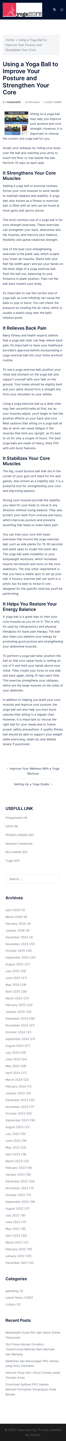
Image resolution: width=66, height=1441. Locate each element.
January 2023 (15, 1174)
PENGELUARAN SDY (20, 835)
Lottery (11, 1304)
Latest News (53, 102)
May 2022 (13, 1229)
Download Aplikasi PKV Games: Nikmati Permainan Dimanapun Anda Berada (31, 1389)
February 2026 (16, 923)
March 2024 (14, 1079)
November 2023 (17, 1107)
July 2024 (12, 1052)
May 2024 (13, 1066)
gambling (12, 1291)
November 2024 (17, 1025)
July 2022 (12, 1215)
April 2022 (13, 1235)
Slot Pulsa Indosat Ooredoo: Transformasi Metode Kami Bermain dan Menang (30, 1349)
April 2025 (13, 991)
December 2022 (17, 1181)
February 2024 (16, 1086)
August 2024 (14, 1046)
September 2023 (17, 1120)
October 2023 (15, 1113)
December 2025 (17, 937)
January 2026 (15, 930)
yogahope (14, 102)
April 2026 (13, 910)
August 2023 (14, 1127)
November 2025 (17, 944)
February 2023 (16, 1168)
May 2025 (13, 984)
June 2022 (13, 1222)
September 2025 (17, 957)
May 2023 (13, 1147)
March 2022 (14, 1242)
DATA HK (12, 826)
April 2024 (13, 1073)
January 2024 (15, 1093)
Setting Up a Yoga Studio (31, 784)
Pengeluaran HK (16, 817)
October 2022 (15, 1195)
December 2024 (17, 1018)
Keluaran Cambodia (19, 843)
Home (10, 40)
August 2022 (14, 1208)
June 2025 (13, 978)
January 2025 (15, 1012)
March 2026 (14, 917)
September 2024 (17, 1039)
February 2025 (16, 1005)
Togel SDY (13, 861)
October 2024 (15, 1032)
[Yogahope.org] (22, 9)
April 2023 (13, 1154)
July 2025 (12, 971)
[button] (54, 9)
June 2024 (13, 1059)
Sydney (35, 1435)
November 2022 (17, 1188)
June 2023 (13, 1140)
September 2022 (17, 1202)
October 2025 (15, 950)
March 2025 (14, 998)
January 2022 (15, 1256)
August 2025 (14, 964)
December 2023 (17, 1100)
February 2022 (16, 1249)
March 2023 (14, 1161)
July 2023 (12, 1134)
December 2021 (16, 1263)
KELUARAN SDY (17, 852)
